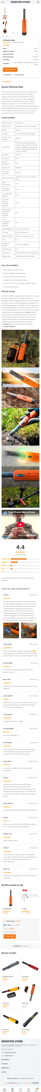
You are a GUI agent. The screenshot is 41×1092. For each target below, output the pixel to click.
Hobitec (28, 312)
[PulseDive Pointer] (11, 966)
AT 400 (24, 909)
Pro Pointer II (26, 1030)
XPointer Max (7, 909)
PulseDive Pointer (8, 977)
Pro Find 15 (6, 1003)
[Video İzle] (13, 33)
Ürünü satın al (10, 69)
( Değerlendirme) (18, 42)
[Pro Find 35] (11, 1019)
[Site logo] (20, 2)
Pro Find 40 (25, 977)
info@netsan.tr (8, 1056)
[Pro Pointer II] (30, 1019)
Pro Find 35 (6, 1030)
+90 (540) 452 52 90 (10, 1053)
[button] (3, 36)
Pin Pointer (24, 946)
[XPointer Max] (11, 898)
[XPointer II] (30, 992)
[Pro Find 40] (30, 966)
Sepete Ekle (10, 936)
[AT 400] (30, 898)
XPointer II (25, 1003)
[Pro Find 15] (11, 992)
